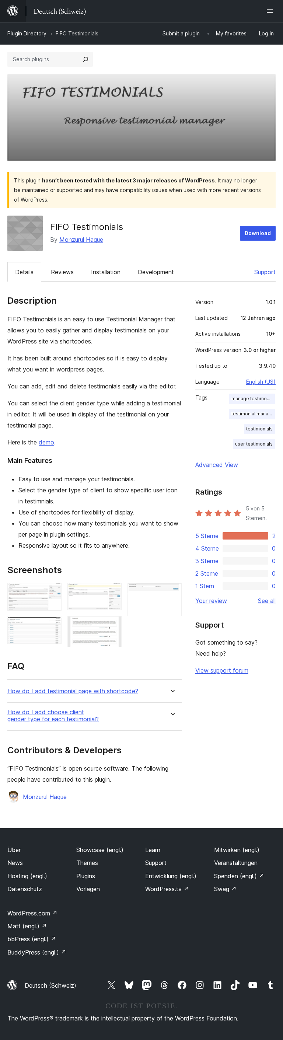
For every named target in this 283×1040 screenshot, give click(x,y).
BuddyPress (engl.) (36, 952)
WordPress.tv (167, 889)
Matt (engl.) (27, 926)
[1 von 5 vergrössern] (51, 593)
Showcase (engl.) (99, 850)
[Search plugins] (85, 59)
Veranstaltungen (236, 862)
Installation (105, 272)
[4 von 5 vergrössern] (111, 626)
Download (258, 233)
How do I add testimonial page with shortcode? (72, 691)
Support (265, 272)
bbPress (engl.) (31, 939)
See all (267, 600)
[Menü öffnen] (271, 11)
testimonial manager (253, 413)
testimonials (259, 429)
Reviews (62, 272)
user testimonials (254, 444)
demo (46, 442)
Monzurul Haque (81, 239)
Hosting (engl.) (27, 876)
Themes (87, 862)
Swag (225, 889)
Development (156, 272)
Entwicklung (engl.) (170, 876)
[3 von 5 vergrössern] (111, 593)
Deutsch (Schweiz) (50, 985)
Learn (152, 850)
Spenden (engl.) (239, 876)
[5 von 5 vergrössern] (171, 593)
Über (14, 850)
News (15, 862)
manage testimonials (253, 398)
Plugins (85, 876)
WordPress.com (32, 913)
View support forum (221, 670)
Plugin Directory (26, 33)
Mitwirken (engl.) (236, 850)
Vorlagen (88, 889)
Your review (211, 600)
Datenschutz (24, 889)
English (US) (261, 381)
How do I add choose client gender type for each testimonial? (53, 716)
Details (24, 272)
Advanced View (216, 464)
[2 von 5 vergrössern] (51, 626)
